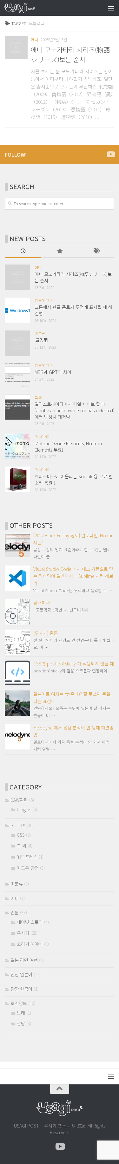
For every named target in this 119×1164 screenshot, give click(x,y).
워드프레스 (27, 856)
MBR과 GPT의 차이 (53, 372)
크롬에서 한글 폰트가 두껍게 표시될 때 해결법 (73, 310)
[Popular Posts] (59, 251)
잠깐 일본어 (21, 974)
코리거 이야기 (30, 944)
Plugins (42, 436)
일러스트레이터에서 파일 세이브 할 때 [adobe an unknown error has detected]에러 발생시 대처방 (74, 410)
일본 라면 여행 (24, 960)
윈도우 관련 (44, 300)
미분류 (40, 333)
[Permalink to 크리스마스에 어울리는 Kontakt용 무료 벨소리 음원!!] (17, 479)
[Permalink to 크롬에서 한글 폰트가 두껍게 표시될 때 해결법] (17, 310)
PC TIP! (17, 825)
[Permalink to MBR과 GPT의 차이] (17, 375)
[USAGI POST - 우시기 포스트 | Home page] (25, 8)
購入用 (41, 340)
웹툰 (14, 912)
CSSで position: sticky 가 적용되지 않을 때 (73, 663)
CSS (21, 835)
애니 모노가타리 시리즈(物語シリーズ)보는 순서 (70, 54)
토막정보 (18, 1003)
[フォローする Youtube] (110, 154)
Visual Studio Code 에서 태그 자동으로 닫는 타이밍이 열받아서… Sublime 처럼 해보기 (73, 576)
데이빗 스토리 (30, 922)
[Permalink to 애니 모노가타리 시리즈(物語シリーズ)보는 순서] (16, 47)
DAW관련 (19, 800)
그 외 (39, 397)
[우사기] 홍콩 (45, 633)
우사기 (23, 933)
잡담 (21, 1023)
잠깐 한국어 (21, 989)
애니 (34, 39)
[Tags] (96, 251)
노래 (21, 1013)
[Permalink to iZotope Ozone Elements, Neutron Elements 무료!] (17, 446)
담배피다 (41, 602)
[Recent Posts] (23, 251)
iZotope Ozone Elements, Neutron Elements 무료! (68, 446)
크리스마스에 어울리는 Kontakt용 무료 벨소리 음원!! (74, 479)
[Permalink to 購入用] (17, 343)
